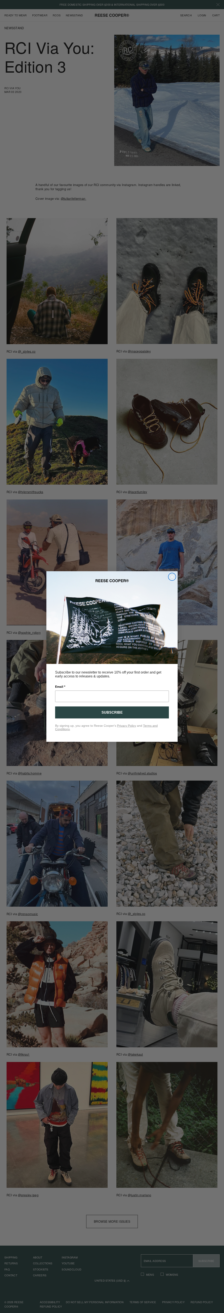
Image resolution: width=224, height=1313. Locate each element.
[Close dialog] (172, 577)
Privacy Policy (126, 725)
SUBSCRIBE (112, 712)
